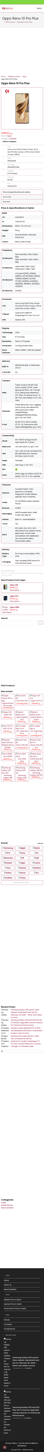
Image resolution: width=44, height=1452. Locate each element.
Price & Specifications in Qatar (16, 192)
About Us (7, 1285)
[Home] (2, 22)
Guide (3, 1202)
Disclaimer (22, 1446)
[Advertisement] (22, 51)
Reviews (6, 201)
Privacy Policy (11, 1443)
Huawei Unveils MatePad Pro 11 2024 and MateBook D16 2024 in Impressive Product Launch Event (26, 1030)
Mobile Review (7, 1205)
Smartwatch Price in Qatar (15, 1308)
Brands (7, 1320)
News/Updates (7, 1208)
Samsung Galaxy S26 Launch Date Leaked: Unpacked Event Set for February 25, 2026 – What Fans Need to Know (26, 1014)
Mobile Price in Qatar (12, 1299)
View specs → (15, 590)
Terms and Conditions (28, 1443)
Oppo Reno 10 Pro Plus (24, 22)
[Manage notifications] (4, 1447)
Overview (7, 197)
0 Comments (28, 1368)
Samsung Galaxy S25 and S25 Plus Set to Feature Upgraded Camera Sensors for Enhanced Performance (27, 1022)
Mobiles (13, 138)
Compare (8, 1324)
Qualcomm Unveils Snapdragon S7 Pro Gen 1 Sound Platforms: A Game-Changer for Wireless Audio (26, 1044)
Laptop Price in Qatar (13, 1304)
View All (40, 843)
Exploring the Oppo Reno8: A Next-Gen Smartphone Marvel (25, 1037)
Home (6, 1280)
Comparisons (9, 1329)
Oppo (22, 580)
